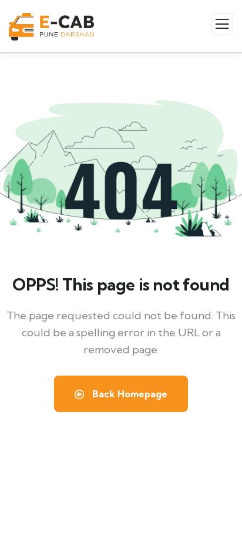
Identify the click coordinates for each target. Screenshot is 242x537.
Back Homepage (128, 394)
